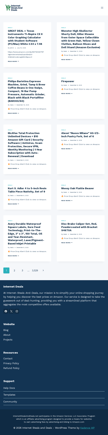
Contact (8, 358)
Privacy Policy (11, 363)
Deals (10, 27)
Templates (9, 394)
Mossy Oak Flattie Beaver (77, 188)
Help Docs (9, 388)
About (6, 334)
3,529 (35, 270)
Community (10, 401)
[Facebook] (5, 311)
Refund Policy (11, 368)
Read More (13, 61)
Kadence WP (87, 427)
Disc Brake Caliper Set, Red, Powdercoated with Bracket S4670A (79, 227)
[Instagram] (16, 311)
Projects (7, 339)
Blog (5, 330)
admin (12, 48)
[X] (11, 311)
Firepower (67, 81)
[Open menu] (102, 7)
